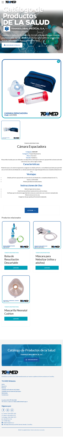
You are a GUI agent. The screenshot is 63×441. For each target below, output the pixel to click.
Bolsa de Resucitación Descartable (11, 259)
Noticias (4, 387)
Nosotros (4, 386)
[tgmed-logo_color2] (10, 372)
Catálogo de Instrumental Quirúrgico (11, 391)
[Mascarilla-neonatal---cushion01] (16, 289)
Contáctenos (5, 395)
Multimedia (5, 393)
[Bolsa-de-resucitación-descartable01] (16, 235)
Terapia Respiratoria (31, 143)
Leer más (16, 267)
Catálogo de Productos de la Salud (31, 350)
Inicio (3, 384)
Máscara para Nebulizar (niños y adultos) (46, 259)
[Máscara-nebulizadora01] (47, 235)
